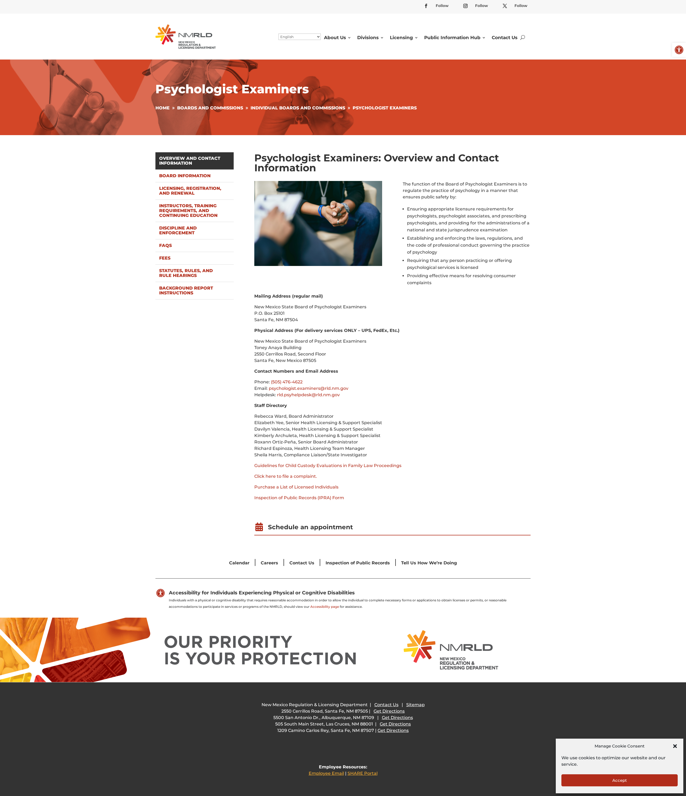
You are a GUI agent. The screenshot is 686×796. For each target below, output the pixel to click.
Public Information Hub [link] (452, 37)
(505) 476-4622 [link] (287, 381)
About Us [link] (335, 37)
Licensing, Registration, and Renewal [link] (190, 191)
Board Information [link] (185, 175)
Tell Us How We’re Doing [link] (429, 562)
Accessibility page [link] (324, 607)
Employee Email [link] (326, 773)
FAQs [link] (165, 245)
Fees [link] (164, 258)
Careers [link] (269, 562)
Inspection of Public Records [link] (358, 562)
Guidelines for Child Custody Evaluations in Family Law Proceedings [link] (327, 465)
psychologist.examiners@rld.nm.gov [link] (308, 388)
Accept (619, 780)
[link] (679, 50)
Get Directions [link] (389, 711)
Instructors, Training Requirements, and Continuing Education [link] (188, 210)
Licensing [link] (401, 37)
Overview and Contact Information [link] (189, 161)
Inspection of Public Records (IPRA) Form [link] (299, 497)
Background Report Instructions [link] (186, 290)
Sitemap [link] (415, 704)
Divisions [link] (368, 37)
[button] (675, 746)
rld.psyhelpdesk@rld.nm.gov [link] (308, 394)
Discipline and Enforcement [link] (178, 230)
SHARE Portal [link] (363, 773)
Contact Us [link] (504, 37)
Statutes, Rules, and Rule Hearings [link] (186, 273)
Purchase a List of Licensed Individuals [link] (296, 487)
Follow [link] (442, 5)
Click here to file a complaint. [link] (285, 476)
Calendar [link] (239, 562)
